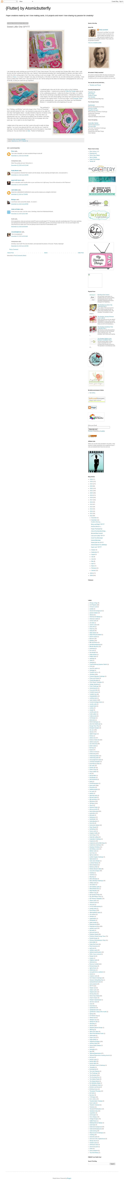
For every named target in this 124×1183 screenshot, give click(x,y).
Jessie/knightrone (16, 232)
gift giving (92, 801)
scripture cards (93, 976)
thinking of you (93, 1089)
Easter (91, 749)
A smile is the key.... (96, 522)
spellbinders (93, 1007)
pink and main (93, 932)
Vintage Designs (94, 1119)
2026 (91, 479)
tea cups (92, 1057)
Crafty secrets (93, 716)
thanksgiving (93, 1069)
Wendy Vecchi (93, 1140)
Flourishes (92, 787)
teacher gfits (93, 1061)
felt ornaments (93, 779)
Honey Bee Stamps (93, 123)
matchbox (92, 874)
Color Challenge (94, 686)
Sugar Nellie (93, 1039)
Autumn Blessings (96, 540)
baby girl (92, 630)
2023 (91, 486)
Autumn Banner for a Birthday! (99, 544)
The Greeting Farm (94, 1077)
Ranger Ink (92, 956)
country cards (93, 704)
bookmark (92, 648)
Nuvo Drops (93, 910)
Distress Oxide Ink (94, 740)
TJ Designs (93, 1097)
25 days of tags (94, 603)
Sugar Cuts (93, 1037)
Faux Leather (93, 771)
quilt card (92, 948)
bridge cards (93, 656)
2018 (91, 497)
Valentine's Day (94, 1111)
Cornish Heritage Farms (96, 702)
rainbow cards (93, 950)
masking (92, 873)
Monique (13, 199)
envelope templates (95, 761)
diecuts (91, 732)
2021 (91, 490)
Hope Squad (93, 827)
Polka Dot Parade (70, 91)
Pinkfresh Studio (92, 95)
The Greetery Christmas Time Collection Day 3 (105, 327)
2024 (91, 484)
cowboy (92, 708)
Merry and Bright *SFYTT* (98, 524)
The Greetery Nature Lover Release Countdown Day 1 (105, 339)
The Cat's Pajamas (94, 1071)
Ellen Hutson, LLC (94, 151)
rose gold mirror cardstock (96, 972)
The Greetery (91, 97)
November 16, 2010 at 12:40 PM (19, 246)
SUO (91, 1047)
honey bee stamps (94, 825)
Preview (90, 431)
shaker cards (93, 990)
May (92, 561)
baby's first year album (95, 634)
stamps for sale (94, 1021)
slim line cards (93, 1001)
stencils (92, 1025)
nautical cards (93, 902)
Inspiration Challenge (95, 839)
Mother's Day (93, 892)
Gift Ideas (92, 803)
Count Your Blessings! (97, 538)
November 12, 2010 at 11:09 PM (19, 204)
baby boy (92, 628)
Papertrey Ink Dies (94, 926)
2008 (91, 575)
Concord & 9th (92, 126)
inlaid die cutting (94, 837)
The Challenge (93, 1073)
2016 (91, 502)
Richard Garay (93, 966)
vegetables (92, 1113)
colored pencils (94, 688)
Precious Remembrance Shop (97, 940)
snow (91, 1004)
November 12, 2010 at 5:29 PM (19, 184)
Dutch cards (93, 745)
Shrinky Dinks (93, 994)
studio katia (93, 1035)
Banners (92, 638)
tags (91, 1051)
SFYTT (20, 141)
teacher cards (93, 1059)
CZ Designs (93, 718)
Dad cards (92, 720)
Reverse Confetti (92, 108)
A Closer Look (93, 607)
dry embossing (93, 743)
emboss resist (93, 751)
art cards (92, 622)
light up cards (93, 855)
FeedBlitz (102, 431)
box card (92, 650)
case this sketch (94, 668)
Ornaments (92, 920)
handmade (92, 819)
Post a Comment (13, 249)
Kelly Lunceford (103, 29)
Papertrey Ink (14, 141)
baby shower (93, 632)
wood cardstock (94, 1150)
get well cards (93, 797)
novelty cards (93, 908)
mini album (92, 884)
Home (45, 252)
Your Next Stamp (94, 1152)
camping (92, 662)
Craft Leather (93, 714)
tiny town (92, 1095)
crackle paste (93, 712)
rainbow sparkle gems (95, 952)
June (92, 559)
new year (92, 904)
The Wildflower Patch (95, 1085)
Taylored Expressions (93, 124)
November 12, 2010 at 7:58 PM (19, 194)
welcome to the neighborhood (97, 1138)
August (93, 554)
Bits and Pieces (94, 642)
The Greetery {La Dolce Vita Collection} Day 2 (105, 305)
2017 (91, 500)
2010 (91, 515)
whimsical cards (94, 1144)
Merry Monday (93, 878)
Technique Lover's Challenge (97, 1065)
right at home (93, 968)
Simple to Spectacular (95, 1000)
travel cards (93, 1103)
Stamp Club (93, 1017)
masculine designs (94, 870)
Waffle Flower (93, 1121)
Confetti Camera (94, 692)
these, (14, 77)
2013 (91, 509)
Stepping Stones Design (96, 1027)
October (93, 550)
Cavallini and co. (94, 672)
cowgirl (91, 710)
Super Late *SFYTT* (96, 547)
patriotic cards (93, 928)
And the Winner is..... (96, 526)
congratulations (94, 696)
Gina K (91, 805)
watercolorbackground (95, 1128)
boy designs (93, 652)
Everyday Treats (77, 98)
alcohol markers (94, 613)
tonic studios (93, 1099)
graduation (92, 813)
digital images (93, 734)
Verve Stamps (93, 1117)
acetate (91, 609)
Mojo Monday (93, 890)
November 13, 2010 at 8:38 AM (19, 226)
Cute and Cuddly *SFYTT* (98, 535)
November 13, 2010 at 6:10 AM (19, 213)
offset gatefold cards (95, 912)
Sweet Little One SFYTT (97, 542)
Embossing (93, 753)
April (92, 563)
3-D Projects (93, 605)
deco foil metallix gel (95, 724)
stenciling (92, 1023)
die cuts (92, 730)
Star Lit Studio (93, 157)
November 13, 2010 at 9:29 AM (19, 236)
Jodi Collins (14, 190)
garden (91, 793)
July (92, 556)
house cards (93, 831)
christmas (92, 674)
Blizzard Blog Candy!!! (97, 533)
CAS (91, 666)
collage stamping (94, 684)
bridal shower (93, 654)
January (93, 570)
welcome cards (94, 1136)
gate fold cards (93, 795)
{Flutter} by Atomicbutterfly (28, 8)
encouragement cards (95, 759)
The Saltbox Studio (95, 1079)
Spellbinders (91, 105)
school (91, 974)
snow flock (92, 1005)
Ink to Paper (91, 93)
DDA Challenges (94, 722)
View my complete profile (94, 42)
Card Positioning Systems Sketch (98, 664)
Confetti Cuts (93, 694)
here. (29, 131)
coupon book (93, 706)
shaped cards (93, 992)
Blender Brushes (94, 646)
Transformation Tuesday (96, 1101)
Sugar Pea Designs (95, 159)
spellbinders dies (94, 1009)
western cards (93, 1142)
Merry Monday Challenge (96, 880)
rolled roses (93, 970)
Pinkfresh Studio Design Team (97, 936)
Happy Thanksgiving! (96, 529)
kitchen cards (93, 851)
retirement (92, 962)
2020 (91, 493)
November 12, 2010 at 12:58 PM (19, 175)
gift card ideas (93, 799)
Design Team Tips (94, 726)
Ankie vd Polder (15, 209)
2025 (91, 481)
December (94, 517)
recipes (91, 958)
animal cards (93, 620)
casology (92, 670)
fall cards (92, 765)
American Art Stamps (95, 616)
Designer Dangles (94, 728)
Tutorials (92, 1107)
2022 (91, 488)
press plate (92, 942)
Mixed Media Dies (94, 888)
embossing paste (94, 757)
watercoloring (93, 1131)
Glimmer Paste (93, 807)
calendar (92, 658)
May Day (92, 876)
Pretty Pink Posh (94, 944)
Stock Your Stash (94, 1031)
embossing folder (94, 755)
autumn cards (93, 624)
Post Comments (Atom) (20, 255)
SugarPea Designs (93, 110)
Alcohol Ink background (96, 611)
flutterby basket (94, 789)
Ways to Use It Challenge (96, 1132)
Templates (92, 1067)
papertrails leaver (16, 180)
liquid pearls (93, 859)
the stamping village (95, 1083)
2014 (91, 506)
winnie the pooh (94, 1146)
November (94, 520)
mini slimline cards (94, 886)
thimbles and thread (95, 1087)
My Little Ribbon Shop (95, 896)
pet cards (92, 930)
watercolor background (96, 1127)
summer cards (93, 1043)
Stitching (92, 1029)
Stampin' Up (25, 141)
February (93, 568)
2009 (91, 573)
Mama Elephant (94, 865)
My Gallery (92, 392)
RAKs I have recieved (95, 954)
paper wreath (93, 922)
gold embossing (94, 811)
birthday (92, 640)
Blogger (69, 1178)
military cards (93, 882)
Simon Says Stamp (95, 155)
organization (93, 918)
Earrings (92, 747)
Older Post (81, 252)
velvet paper (93, 1115)
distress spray (93, 742)
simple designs (94, 997)
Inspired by (92, 841)
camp (91, 660)
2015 (91, 504)
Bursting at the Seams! (103, 294)
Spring (91, 1013)
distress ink (93, 738)
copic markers (93, 700)
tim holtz (92, 1093)
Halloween (92, 817)
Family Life (92, 767)
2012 (91, 511)
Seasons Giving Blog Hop (96, 980)
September (94, 552)
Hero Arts (92, 823)
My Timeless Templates (96, 898)
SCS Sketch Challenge (96, 978)
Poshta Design (93, 938)
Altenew (92, 614)
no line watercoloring (95, 906)
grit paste (92, 815)
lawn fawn (92, 853)
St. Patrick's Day (94, 1015)
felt (90, 773)
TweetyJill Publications (96, 1109)
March (93, 566)
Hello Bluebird (93, 821)
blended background (95, 644)
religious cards (93, 960)
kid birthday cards (94, 849)
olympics (92, 916)
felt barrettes (93, 775)
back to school (93, 636)
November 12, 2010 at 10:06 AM (19, 155)
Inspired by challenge (95, 845)
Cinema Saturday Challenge (97, 676)
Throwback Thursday (95, 1091)
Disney (91, 736)
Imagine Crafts (93, 833)
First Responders (94, 783)
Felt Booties (93, 777)
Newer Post (10, 252)
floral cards (92, 785)
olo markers (93, 914)
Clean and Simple (94, 678)
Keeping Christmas (95, 847)
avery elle (92, 626)
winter (91, 1148)
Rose (12, 151)
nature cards (93, 900)
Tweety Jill (92, 161)
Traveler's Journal (94, 1105)
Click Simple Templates (96, 682)
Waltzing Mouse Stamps (96, 1123)
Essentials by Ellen (95, 763)
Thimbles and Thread (95, 85)
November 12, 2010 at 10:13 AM (19, 165)
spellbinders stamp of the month (98, 1011)
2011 (91, 513)
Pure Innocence (94, 946)
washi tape (92, 1124)
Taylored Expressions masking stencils (100, 1055)
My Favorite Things (95, 894)
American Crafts (94, 618)
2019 (91, 495)
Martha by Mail (93, 867)
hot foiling (92, 829)
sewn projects (93, 984)
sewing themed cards (95, 982)
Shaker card (93, 988)
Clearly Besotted (94, 680)
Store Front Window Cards (96, 1033)
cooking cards (93, 698)
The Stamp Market (94, 1081)
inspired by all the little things (97, 843)
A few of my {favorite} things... (98, 531)
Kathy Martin (14, 170)
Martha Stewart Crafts (95, 869)
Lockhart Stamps (94, 863)
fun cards (92, 791)
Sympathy (92, 1049)
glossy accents (93, 809)
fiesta (91, 781)
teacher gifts (93, 1063)
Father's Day (93, 769)
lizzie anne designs (95, 861)
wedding (92, 1134)
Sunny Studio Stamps (95, 1045)
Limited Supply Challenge (96, 857)
